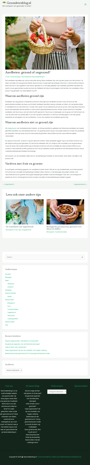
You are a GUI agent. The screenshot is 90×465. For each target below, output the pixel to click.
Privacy (50, 457)
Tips (19, 230)
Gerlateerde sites (68, 457)
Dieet (7, 280)
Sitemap (78, 457)
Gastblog (8, 290)
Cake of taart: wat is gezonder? (15, 347)
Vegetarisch (26, 230)
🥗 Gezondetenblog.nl (16, 3)
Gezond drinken (10, 293)
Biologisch (10, 230)
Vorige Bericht (8, 184)
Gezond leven (10, 322)
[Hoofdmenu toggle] (85, 4)
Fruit (7, 77)
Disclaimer (58, 457)
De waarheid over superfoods (19, 227)
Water (10, 297)
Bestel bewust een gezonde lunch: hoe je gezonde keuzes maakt (27, 353)
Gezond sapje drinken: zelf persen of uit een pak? (21, 341)
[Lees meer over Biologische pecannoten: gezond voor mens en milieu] (65, 212)
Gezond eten (9, 300)
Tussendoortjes (15, 77)
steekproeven (12, 128)
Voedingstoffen (13, 319)
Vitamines (11, 316)
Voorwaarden (42, 457)
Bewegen (8, 277)
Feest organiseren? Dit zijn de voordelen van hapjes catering (26, 350)
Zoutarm (10, 287)
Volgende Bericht (80, 184)
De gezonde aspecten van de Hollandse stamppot (22, 344)
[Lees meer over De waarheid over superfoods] (25, 212)
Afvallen (8, 274)
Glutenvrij (11, 284)
